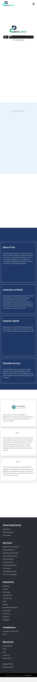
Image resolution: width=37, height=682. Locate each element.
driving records (7, 84)
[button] (18, 96)
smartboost (28, 675)
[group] (18, 186)
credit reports (27, 84)
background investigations (25, 80)
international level (24, 74)
